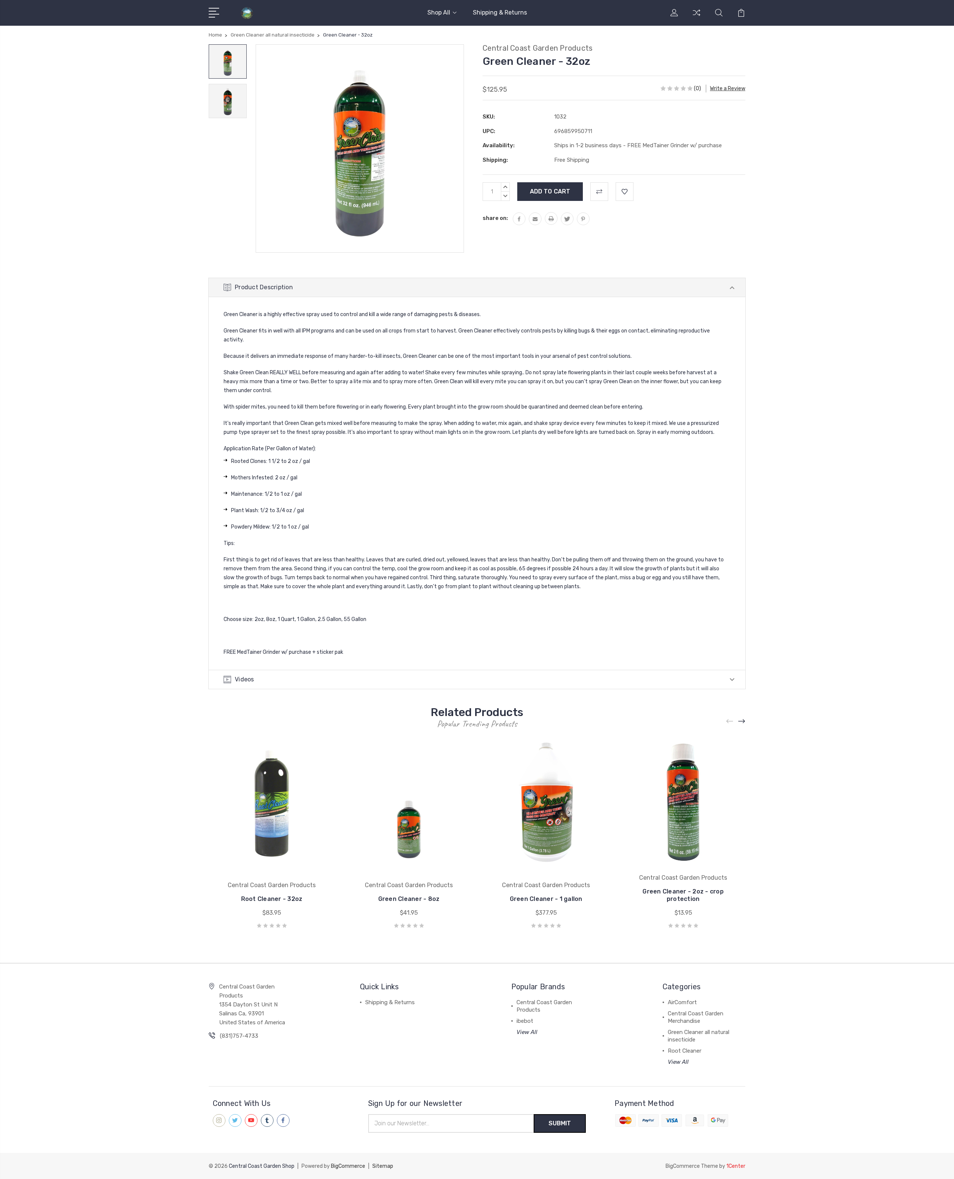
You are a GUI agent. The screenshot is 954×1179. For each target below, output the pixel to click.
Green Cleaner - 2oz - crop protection (683, 895)
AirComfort (682, 1002)
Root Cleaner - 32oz (272, 898)
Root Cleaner (684, 1050)
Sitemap (382, 1166)
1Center (735, 1166)
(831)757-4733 (239, 1036)
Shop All (438, 12)
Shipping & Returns (500, 12)
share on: (495, 218)
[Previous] (730, 721)
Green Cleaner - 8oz (409, 898)
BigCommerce (348, 1166)
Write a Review (727, 88)
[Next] (742, 721)
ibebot (525, 1021)
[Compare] (696, 17)
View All (527, 1032)
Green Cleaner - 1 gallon (546, 898)
